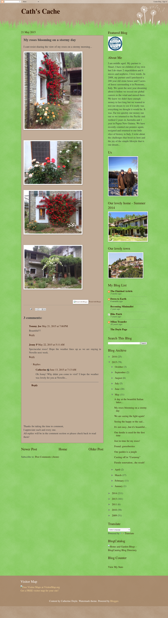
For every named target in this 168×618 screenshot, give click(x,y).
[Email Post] (31, 308)
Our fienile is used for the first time (129, 434)
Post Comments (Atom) (47, 456)
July (117, 383)
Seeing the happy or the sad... (129, 421)
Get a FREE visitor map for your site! (40, 590)
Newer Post (29, 449)
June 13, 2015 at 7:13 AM (63, 369)
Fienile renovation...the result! (129, 462)
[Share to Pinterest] (45, 309)
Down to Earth (118, 299)
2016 (115, 356)
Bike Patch (116, 314)
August (119, 377)
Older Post (96, 449)
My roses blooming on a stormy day (130, 409)
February (120, 480)
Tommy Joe (35, 326)
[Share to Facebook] (42, 309)
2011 (115, 504)
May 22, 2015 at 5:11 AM (51, 344)
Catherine (41, 369)
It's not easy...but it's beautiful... (130, 426)
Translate (129, 533)
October (119, 366)
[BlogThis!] (38, 309)
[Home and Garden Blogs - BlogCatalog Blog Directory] (127, 550)
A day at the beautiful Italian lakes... (128, 400)
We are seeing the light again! (129, 416)
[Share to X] (40, 309)
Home (63, 449)
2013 (115, 498)
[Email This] (36, 309)
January (119, 486)
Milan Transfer (118, 321)
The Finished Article (121, 291)
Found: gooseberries (124, 446)
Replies (36, 364)
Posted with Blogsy (95, 302)
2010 (115, 509)
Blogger (114, 601)
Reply (32, 335)
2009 (115, 515)
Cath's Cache (40, 11)
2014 (115, 493)
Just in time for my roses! (127, 440)
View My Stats (115, 567)
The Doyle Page (118, 329)
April (118, 469)
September (120, 372)
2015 (115, 362)
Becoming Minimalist (121, 306)
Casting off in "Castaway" (127, 457)
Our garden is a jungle (125, 451)
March (118, 475)
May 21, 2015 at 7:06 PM (55, 326)
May (117, 394)
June (117, 388)
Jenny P (33, 344)
